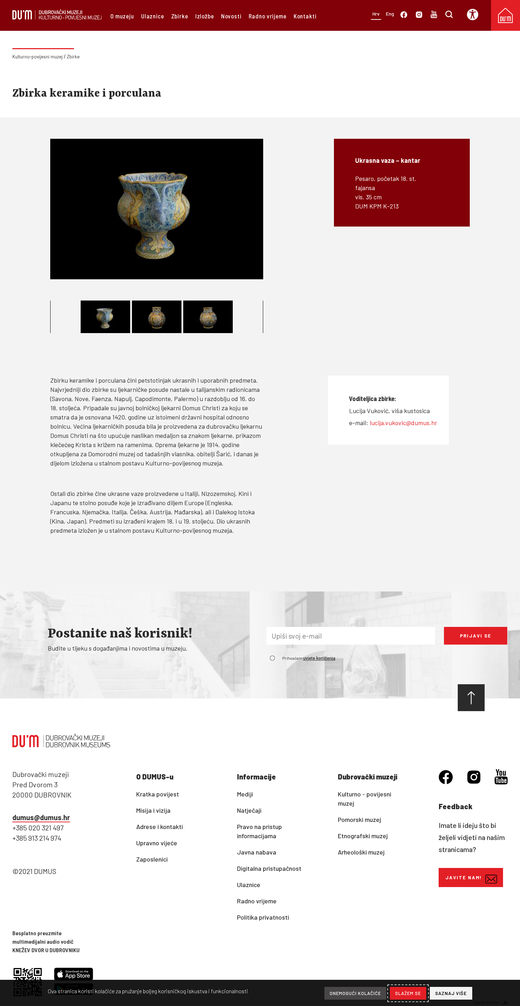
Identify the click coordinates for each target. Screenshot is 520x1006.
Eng (390, 14)
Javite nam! (463, 877)
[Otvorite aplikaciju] (73, 975)
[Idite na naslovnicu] (57, 17)
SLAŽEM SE (408, 993)
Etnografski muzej (363, 836)
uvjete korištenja (319, 658)
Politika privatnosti (263, 917)
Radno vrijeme (268, 15)
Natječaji (249, 810)
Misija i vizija (153, 810)
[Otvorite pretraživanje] (449, 15)
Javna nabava (256, 852)
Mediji (245, 794)
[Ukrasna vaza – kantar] (156, 209)
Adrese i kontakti (159, 826)
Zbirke (179, 15)
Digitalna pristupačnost (269, 868)
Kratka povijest (157, 794)
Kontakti (305, 15)
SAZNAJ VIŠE (451, 993)
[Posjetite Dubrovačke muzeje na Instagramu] (419, 15)
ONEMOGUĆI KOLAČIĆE (355, 993)
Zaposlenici (152, 859)
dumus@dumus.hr (41, 817)
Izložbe (204, 15)
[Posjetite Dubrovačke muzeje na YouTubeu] (434, 15)
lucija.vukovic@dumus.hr (403, 423)
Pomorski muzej (359, 819)
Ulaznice (152, 15)
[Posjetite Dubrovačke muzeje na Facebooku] (404, 15)
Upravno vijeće (156, 843)
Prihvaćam (308, 658)
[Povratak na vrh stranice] (471, 697)
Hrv (376, 14)
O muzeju (122, 15)
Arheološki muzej (361, 852)
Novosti (231, 15)
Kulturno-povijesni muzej (37, 56)
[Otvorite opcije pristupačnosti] (475, 14)
